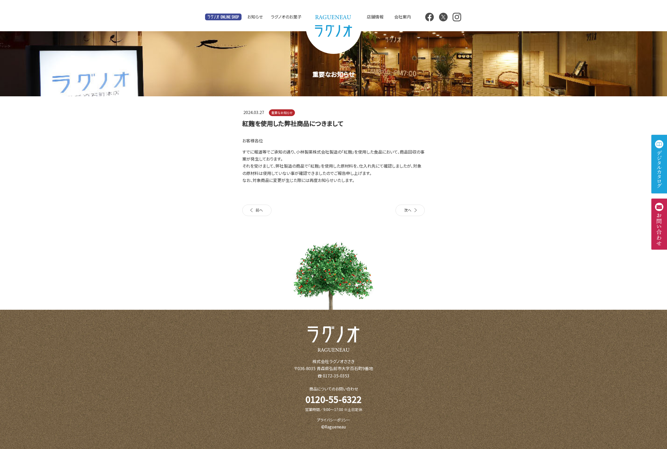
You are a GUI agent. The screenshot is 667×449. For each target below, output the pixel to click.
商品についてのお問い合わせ (333, 388)
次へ (407, 210)
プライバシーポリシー (333, 419)
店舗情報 (375, 17)
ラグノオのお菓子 (286, 17)
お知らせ (255, 17)
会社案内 (402, 17)
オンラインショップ (223, 17)
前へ (259, 210)
